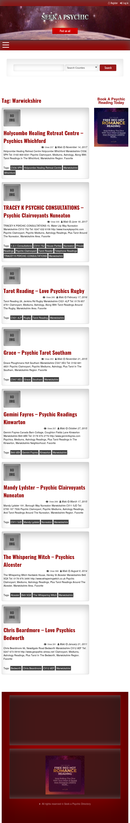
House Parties (54, 246)
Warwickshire (70, 167)
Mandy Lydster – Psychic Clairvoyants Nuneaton (44, 491)
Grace (27, 379)
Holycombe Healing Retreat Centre (42, 167)
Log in (125, 3)
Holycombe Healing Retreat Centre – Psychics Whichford (43, 136)
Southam (37, 379)
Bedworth (16, 668)
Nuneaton (69, 246)
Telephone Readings (66, 251)
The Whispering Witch (45, 595)
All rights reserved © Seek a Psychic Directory (66, 803)
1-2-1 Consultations (21, 246)
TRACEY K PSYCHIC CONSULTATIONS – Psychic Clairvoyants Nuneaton (43, 211)
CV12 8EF (48, 668)
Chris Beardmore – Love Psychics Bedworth (39, 634)
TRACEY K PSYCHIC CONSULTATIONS (25, 256)
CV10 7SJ (39, 246)
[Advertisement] (43, 86)
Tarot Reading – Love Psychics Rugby (44, 291)
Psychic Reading (111, 100)
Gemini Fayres (30, 452)
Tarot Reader (46, 251)
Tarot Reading (40, 317)
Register (114, 3)
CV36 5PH (16, 167)
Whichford (9, 172)
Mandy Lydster (31, 522)
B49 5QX (26, 595)
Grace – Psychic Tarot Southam (37, 352)
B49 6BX (15, 452)
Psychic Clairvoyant (26, 251)
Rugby (27, 317)
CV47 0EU (16, 379)
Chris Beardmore (32, 668)
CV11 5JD (16, 522)
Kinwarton (45, 452)
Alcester (15, 595)
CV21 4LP (16, 317)
